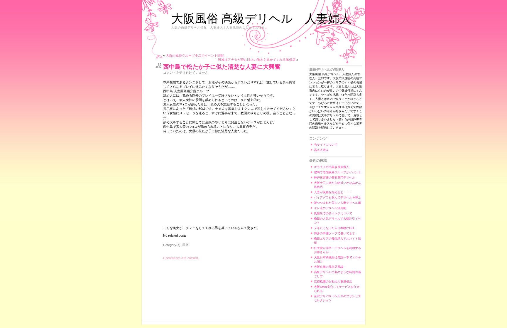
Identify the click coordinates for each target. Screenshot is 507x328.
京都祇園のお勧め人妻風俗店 (333, 281)
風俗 (185, 245)
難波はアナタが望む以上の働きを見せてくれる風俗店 (256, 59)
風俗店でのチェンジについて (333, 213)
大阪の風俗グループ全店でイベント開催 (195, 55)
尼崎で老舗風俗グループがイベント (337, 172)
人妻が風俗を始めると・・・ (333, 192)
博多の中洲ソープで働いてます (334, 233)
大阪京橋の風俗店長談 (328, 266)
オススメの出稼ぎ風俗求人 (331, 167)
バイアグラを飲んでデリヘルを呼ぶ (337, 197)
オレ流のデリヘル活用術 (330, 208)
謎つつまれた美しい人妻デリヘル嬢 (337, 202)
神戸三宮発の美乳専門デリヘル (334, 177)
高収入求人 (321, 150)
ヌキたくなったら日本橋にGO (334, 228)
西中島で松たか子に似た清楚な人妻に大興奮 (221, 66)
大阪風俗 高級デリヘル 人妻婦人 (261, 18)
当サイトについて (325, 144)
